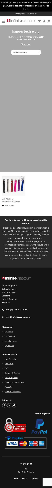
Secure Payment (11, 377)
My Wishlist (9, 345)
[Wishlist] (39, 21)
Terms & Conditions (13, 391)
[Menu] (3, 21)
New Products (10, 359)
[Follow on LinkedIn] (31, 464)
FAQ (6, 368)
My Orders (9, 331)
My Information (11, 341)
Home (11, 37)
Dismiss (26, 9)
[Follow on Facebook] (4, 405)
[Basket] (48, 21)
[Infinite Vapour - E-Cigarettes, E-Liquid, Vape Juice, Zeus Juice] (21, 21)
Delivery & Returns (12, 373)
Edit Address (10, 336)
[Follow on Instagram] (9, 405)
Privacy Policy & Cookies (14, 382)
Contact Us (9, 363)
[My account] (44, 21)
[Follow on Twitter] (14, 405)
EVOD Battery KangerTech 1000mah (11, 200)
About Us (8, 387)
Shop (20, 37)
